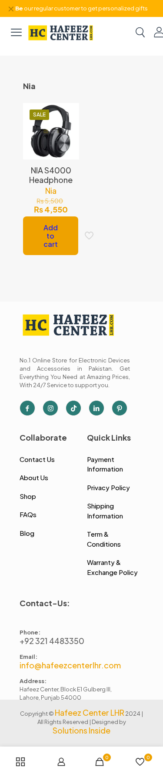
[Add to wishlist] (69, 138)
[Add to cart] (69, 113)
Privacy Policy (108, 487)
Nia (51, 191)
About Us (34, 477)
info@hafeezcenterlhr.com (70, 665)
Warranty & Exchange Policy (112, 567)
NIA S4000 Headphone (51, 175)
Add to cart (50, 236)
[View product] (69, 125)
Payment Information (105, 464)
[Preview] (69, 150)
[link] (61, 32)
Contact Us (37, 459)
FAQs (28, 514)
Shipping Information (105, 510)
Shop (28, 496)
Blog (27, 533)
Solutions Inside (81, 730)
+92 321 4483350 (52, 641)
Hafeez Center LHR (89, 712)
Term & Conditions (104, 539)
